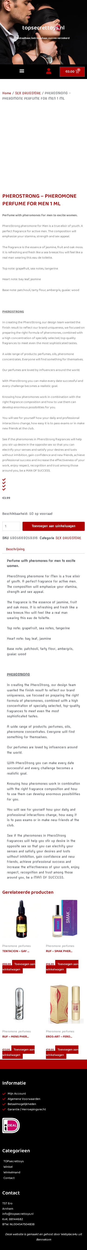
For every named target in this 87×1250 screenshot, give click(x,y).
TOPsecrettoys (13, 1161)
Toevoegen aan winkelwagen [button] (18, 967)
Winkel (8, 1167)
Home (6, 93)
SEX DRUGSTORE (28, 93)
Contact (9, 1178)
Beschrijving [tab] (15, 549)
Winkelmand (11, 1172)
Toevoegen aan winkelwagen (53, 526)
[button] (21, 70)
